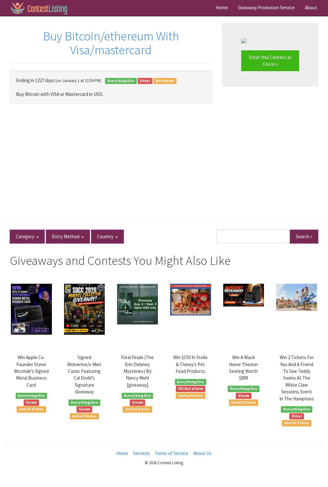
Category (26, 236)
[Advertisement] (164, 158)
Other (145, 81)
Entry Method (66, 236)
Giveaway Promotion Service (266, 7)
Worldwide (165, 81)
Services (141, 453)
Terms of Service (171, 453)
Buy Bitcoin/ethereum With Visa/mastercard (111, 43)
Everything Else (121, 81)
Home (222, 7)
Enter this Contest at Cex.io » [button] (270, 60)
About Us (202, 453)
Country (106, 236)
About (311, 7)
